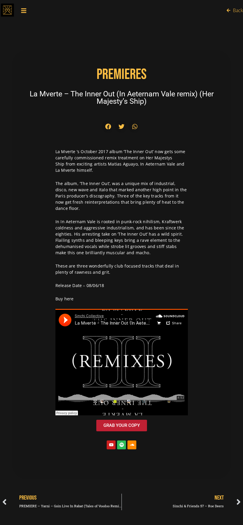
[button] (108, 126)
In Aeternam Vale (77, 221)
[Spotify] (121, 444)
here (69, 299)
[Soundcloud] (131, 444)
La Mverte (65, 151)
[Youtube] (111, 444)
